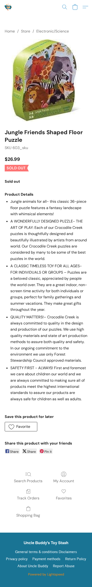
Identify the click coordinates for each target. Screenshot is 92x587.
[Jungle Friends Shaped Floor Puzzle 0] (46, 80)
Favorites (64, 498)
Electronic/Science (52, 31)
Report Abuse (64, 566)
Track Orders (28, 498)
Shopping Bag (28, 515)
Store (25, 31)
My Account (63, 480)
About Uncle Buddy (32, 566)
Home (10, 31)
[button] (8, 7)
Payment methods (46, 559)
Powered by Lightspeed (46, 574)
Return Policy (75, 559)
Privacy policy (17, 559)
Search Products (28, 480)
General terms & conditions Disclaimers (46, 552)
